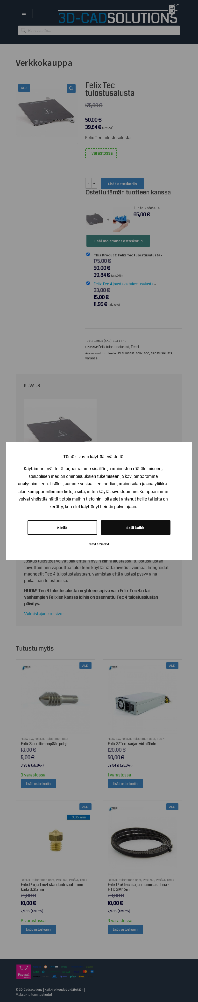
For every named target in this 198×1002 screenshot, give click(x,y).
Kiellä (62, 527)
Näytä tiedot (99, 544)
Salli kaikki (135, 527)
